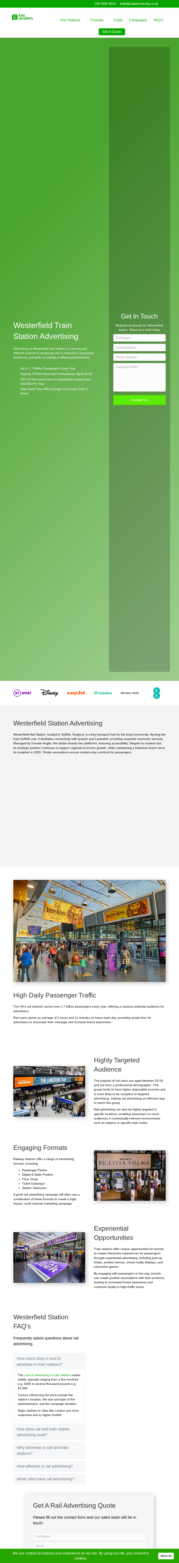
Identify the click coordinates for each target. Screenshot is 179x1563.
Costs (118, 20)
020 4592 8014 (105, 3)
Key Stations (70, 20)
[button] (139, 400)
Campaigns (138, 20)
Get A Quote (112, 32)
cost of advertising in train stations (47, 1375)
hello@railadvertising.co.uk (139, 3)
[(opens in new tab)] (22, 693)
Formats (97, 20)
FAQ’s (158, 20)
